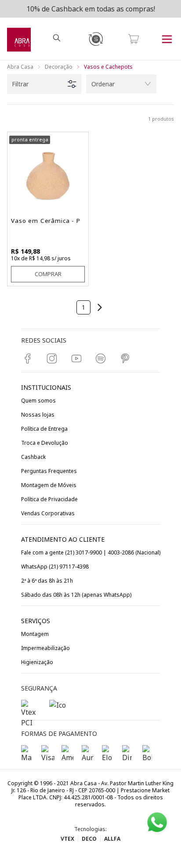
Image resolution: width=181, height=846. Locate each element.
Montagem (35, 634)
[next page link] (100, 307)
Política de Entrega (44, 428)
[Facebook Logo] (30, 358)
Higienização (37, 662)
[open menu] (167, 39)
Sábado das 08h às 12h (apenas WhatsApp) (76, 594)
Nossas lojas (37, 414)
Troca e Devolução (44, 443)
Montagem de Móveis (48, 485)
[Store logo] (19, 39)
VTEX (67, 838)
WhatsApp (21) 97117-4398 (55, 566)
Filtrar (20, 84)
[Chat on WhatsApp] (157, 822)
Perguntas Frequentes (49, 471)
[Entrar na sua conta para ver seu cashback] (95, 38)
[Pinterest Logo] (127, 358)
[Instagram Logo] (54, 358)
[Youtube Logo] (78, 358)
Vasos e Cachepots (108, 66)
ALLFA (112, 838)
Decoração (58, 66)
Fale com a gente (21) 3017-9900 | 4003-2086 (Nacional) (90, 552)
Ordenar (103, 84)
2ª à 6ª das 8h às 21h (47, 580)
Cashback (33, 457)
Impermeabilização (45, 648)
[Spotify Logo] (103, 358)
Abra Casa (20, 66)
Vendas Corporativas (48, 513)
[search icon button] (58, 39)
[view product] (47, 172)
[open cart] (134, 39)
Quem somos (38, 400)
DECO (89, 838)
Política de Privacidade (49, 499)
